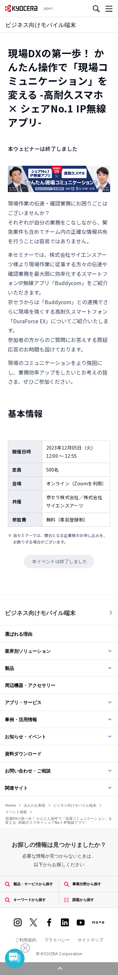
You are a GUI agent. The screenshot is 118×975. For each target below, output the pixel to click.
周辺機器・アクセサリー (30, 685)
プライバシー (57, 940)
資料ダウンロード (23, 753)
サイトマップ (90, 940)
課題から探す (83, 899)
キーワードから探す (29, 899)
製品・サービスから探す (33, 883)
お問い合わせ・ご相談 (28, 771)
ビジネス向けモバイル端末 (40, 613)
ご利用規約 (25, 940)
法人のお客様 (34, 805)
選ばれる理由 (18, 634)
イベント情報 (16, 811)
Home (10, 805)
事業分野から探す (86, 883)
